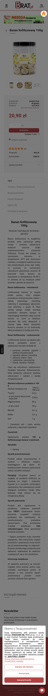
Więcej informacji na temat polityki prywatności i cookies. (19, 660)
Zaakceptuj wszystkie (24, 680)
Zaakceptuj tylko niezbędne (24, 667)
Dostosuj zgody (24, 673)
